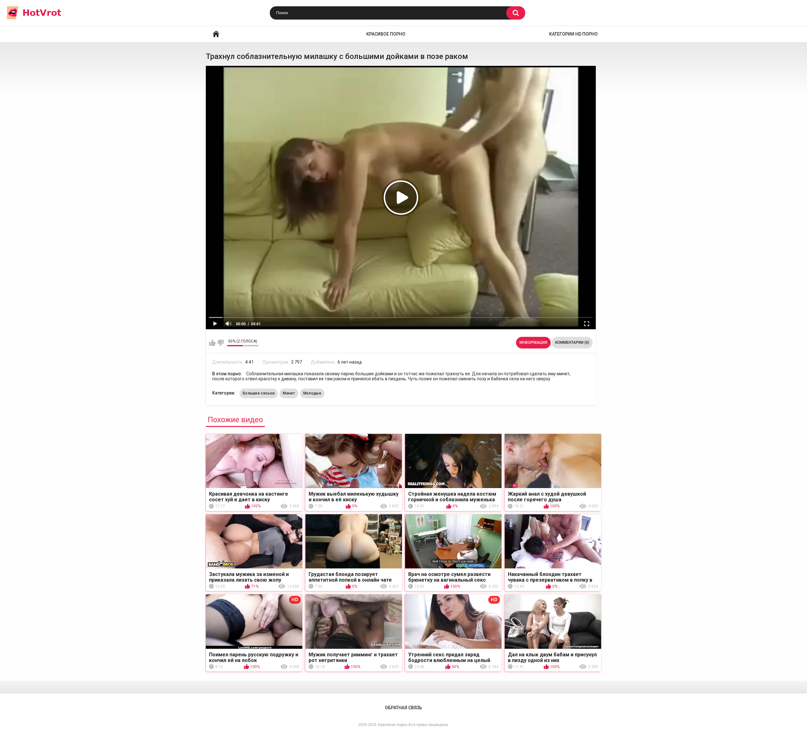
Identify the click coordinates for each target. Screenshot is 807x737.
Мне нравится (212, 343)
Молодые (312, 393)
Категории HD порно (573, 34)
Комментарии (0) (572, 342)
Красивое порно (385, 34)
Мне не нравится (220, 343)
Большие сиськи (259, 393)
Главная (216, 34)
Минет (289, 393)
